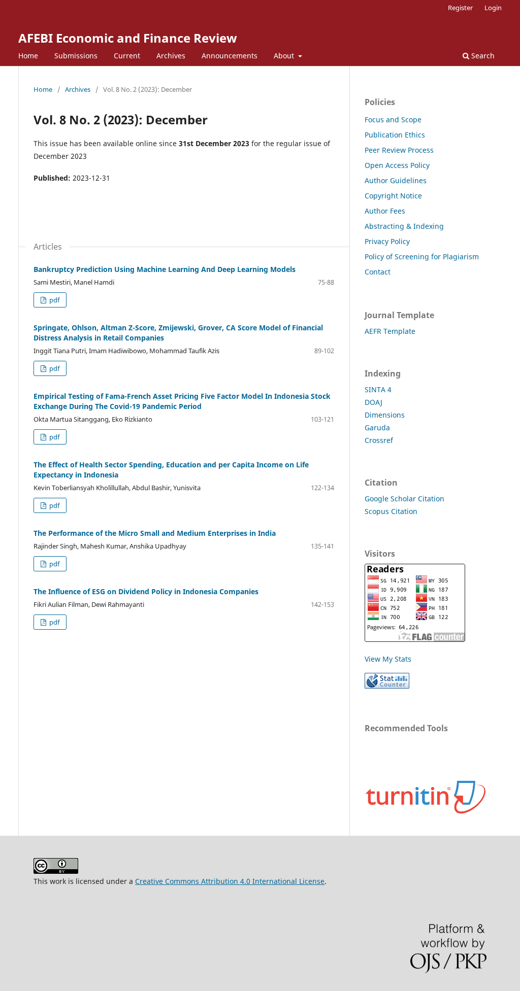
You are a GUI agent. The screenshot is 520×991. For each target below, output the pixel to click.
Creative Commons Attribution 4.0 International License (229, 881)
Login (493, 7)
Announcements (229, 55)
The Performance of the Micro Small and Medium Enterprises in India (155, 533)
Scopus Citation (391, 511)
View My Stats (388, 659)
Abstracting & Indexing (404, 226)
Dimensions (385, 415)
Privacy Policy (387, 241)
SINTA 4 (378, 389)
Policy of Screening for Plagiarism (422, 256)
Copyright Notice (393, 195)
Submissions (76, 55)
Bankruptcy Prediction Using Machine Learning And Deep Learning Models (165, 269)
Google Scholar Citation (404, 498)
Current (127, 55)
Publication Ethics (395, 135)
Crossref (379, 440)
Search (482, 55)
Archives (170, 55)
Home (28, 55)
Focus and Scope (393, 119)
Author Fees (385, 211)
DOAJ (373, 402)
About (285, 55)
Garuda (377, 427)
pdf (53, 299)
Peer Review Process (399, 150)
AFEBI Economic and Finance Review (127, 37)
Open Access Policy (397, 165)
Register (460, 7)
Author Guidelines (396, 180)
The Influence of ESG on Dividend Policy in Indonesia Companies (146, 591)
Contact (378, 272)
